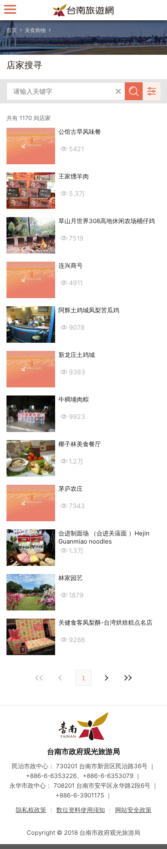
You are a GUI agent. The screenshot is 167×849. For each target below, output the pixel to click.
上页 (106, 678)
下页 (61, 678)
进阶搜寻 (152, 91)
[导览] (10, 9)
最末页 (128, 678)
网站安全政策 (133, 810)
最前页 (39, 678)
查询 (134, 91)
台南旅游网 (83, 10)
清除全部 (118, 91)
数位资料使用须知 (80, 810)
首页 (11, 30)
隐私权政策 (31, 810)
